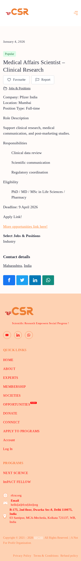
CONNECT (11, 422)
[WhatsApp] (29, 335)
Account (9, 440)
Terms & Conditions (45, 555)
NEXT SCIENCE (15, 473)
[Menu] (76, 13)
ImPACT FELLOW (17, 482)
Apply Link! (12, 217)
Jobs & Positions (20, 88)
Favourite (19, 79)
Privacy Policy (22, 555)
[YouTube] (7, 335)
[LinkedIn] (18, 335)
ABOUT (9, 369)
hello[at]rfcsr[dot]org (24, 504)
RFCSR (38, 537)
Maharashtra (12, 266)
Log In (7, 449)
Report (45, 79)
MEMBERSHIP (14, 386)
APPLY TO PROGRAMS (21, 431)
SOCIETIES (12, 395)
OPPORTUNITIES (19, 404)
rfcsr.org (16, 495)
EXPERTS (10, 377)
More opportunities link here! (25, 226)
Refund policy (69, 555)
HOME (8, 360)
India (28, 266)
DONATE (10, 413)
